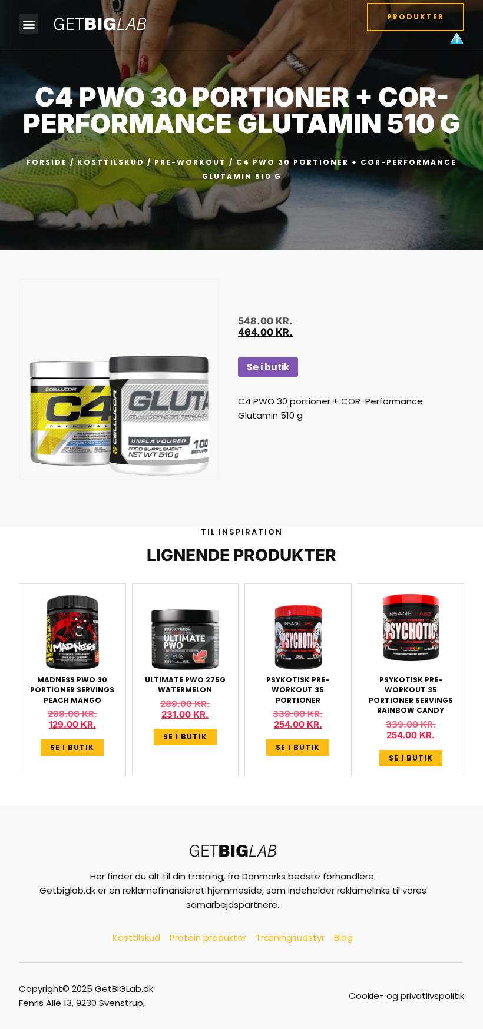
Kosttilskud (110, 162)
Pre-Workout (190, 162)
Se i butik (268, 367)
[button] (28, 24)
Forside (47, 162)
